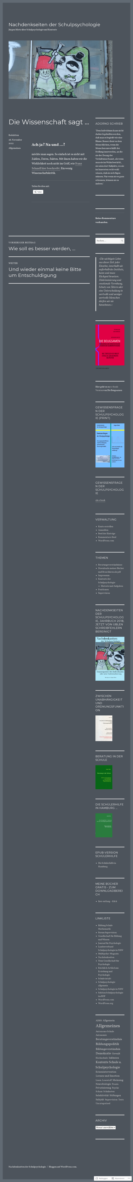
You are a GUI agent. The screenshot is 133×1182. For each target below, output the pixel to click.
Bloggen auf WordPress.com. (63, 1166)
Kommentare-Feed (107, 537)
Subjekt (100, 1099)
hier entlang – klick (107, 901)
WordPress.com (106, 540)
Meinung (118, 1080)
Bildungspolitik (107, 1044)
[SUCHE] (122, 241)
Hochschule (102, 1058)
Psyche (115, 1088)
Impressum (103, 575)
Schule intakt (104, 978)
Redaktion (14, 135)
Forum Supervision (107, 932)
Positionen (103, 589)
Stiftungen (115, 1095)
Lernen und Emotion (108, 1076)
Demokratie (103, 1054)
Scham (99, 1091)
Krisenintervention (106, 1072)
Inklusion (114, 1058)
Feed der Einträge (106, 533)
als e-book (100, 500)
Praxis (115, 1084)
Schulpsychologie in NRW (110, 989)
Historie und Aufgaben (112, 586)
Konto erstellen (105, 526)
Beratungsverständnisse (110, 564)
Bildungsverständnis (108, 1049)
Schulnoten (109, 1091)
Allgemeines (15, 148)
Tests (121, 1099)
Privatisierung (103, 1088)
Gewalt (116, 1053)
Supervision (104, 593)
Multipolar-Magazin (108, 953)
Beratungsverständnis (109, 1039)
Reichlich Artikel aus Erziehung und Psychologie (108, 972)
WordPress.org (105, 1003)
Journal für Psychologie (109, 943)
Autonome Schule (105, 1031)
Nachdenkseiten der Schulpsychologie (54, 24)
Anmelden (103, 530)
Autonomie (101, 1035)
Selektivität (102, 1095)
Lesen (98, 1080)
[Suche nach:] (107, 240)
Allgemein (109, 1020)
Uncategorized (103, 1103)
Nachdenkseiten (106, 957)
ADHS (99, 1020)
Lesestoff (107, 1080)
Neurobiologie (103, 1084)
